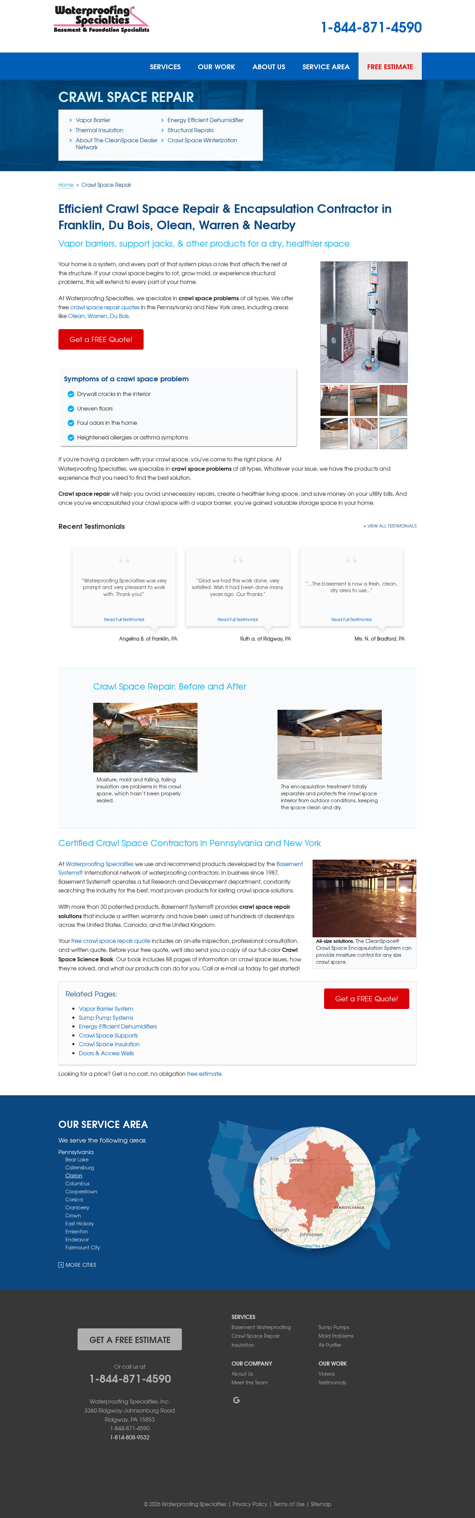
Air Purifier (330, 1344)
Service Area (326, 66)
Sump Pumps (334, 1327)
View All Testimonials (392, 526)
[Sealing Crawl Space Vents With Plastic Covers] (393, 433)
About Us (268, 66)
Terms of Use (289, 1504)
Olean (76, 315)
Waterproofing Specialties (100, 863)
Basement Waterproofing (261, 1327)
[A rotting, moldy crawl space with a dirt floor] (364, 400)
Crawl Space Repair (256, 1335)
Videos (327, 1373)
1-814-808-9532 (130, 1437)
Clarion (73, 1175)
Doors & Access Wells (106, 1053)
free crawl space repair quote (110, 940)
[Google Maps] (236, 1400)
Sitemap (321, 1504)
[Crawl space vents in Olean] (393, 400)
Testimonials (332, 1382)
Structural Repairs (191, 130)
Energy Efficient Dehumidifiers (118, 1026)
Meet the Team (250, 1382)
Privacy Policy (250, 1504)
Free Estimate (390, 66)
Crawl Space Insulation (109, 1044)
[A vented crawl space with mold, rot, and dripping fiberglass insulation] (334, 400)
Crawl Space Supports (108, 1035)
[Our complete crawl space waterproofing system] (364, 321)
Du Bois (119, 315)
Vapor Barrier (93, 120)
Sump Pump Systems (106, 1017)
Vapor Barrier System (106, 1008)
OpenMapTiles (308, 1245)
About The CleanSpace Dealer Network (117, 143)
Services (165, 66)
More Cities (81, 1264)
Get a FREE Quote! (101, 339)
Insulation (243, 1344)
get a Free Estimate (129, 1339)
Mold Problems (336, 1335)
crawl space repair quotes (104, 307)
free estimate (204, 1073)
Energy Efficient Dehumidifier (205, 120)
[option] (124, 595)
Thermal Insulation (99, 130)
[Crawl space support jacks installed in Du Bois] (364, 433)
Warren (97, 315)
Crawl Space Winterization (202, 140)
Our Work (216, 66)
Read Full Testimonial (124, 619)
